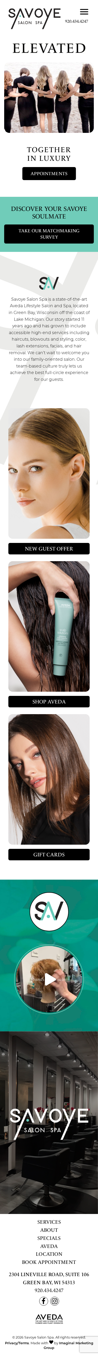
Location (49, 1254)
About (49, 1230)
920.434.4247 (76, 21)
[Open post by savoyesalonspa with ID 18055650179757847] (49, 979)
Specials (49, 1238)
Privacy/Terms (17, 1343)
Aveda (49, 1246)
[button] (47, 173)
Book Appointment (49, 1262)
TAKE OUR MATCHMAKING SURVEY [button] (49, 234)
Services (49, 1222)
